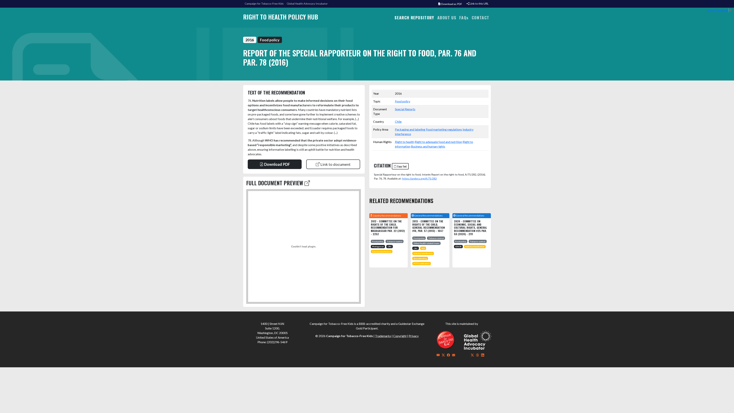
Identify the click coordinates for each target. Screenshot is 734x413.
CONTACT (480, 17)
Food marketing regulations (444, 129)
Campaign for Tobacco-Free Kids (264, 3)
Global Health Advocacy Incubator (307, 3)
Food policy (402, 101)
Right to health (404, 142)
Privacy (414, 336)
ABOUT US (446, 17)
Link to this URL (479, 3)
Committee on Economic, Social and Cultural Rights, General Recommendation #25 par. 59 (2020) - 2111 (470, 227)
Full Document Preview (275, 183)
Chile (398, 121)
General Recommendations (428, 215)
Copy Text (401, 166)
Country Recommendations (386, 215)
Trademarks (383, 336)
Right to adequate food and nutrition (438, 142)
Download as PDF (451, 4)
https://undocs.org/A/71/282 (419, 178)
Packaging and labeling (410, 129)
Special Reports (405, 109)
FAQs (463, 17)
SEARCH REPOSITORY (414, 17)
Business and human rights (428, 146)
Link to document (335, 164)
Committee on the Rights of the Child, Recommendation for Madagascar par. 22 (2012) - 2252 (388, 227)
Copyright (400, 336)
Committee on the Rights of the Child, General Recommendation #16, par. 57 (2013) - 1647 (428, 226)
